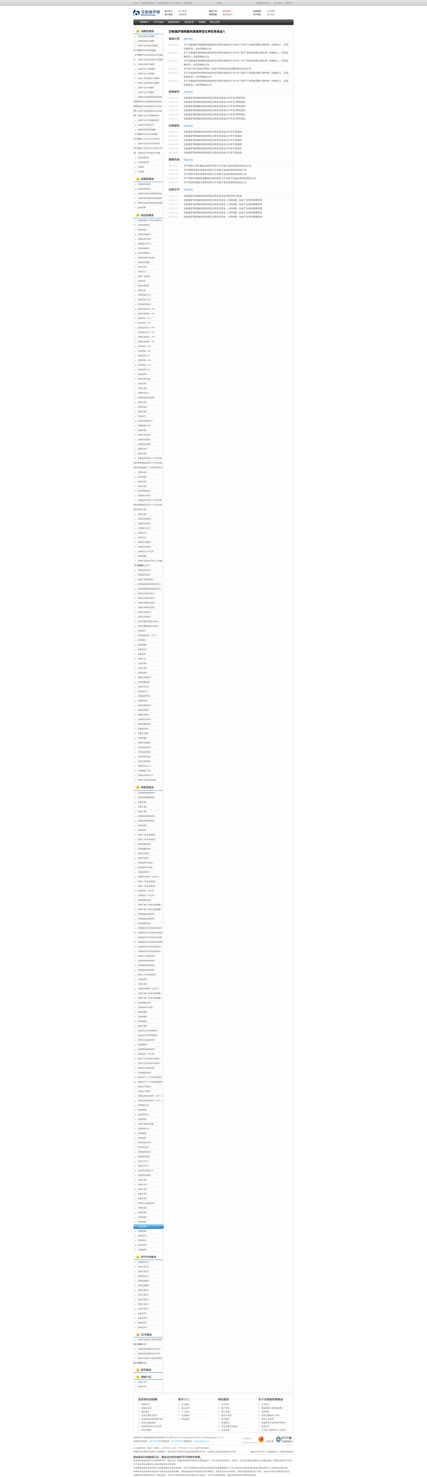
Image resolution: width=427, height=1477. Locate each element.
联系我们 (226, 1423)
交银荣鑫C (142, 556)
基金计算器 (227, 1415)
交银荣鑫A (142, 738)
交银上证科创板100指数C (149, 83)
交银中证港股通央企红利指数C (148, 113)
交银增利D (142, 1044)
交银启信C (142, 486)
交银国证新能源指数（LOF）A (145, 131)
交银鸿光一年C (144, 323)
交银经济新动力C (145, 421)
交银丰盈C (142, 802)
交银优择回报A (144, 756)
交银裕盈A (142, 1217)
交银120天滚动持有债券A (149, 1058)
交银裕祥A (142, 825)
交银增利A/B (143, 1105)
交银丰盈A (142, 1180)
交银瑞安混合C (144, 575)
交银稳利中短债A (145, 863)
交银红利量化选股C (146, 607)
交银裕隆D (142, 1016)
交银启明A (142, 267)
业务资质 (226, 1430)
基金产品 (213, 11)
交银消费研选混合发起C (148, 626)
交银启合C (142, 537)
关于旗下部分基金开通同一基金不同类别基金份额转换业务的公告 (217, 68)
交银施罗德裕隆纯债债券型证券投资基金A (197, 31)
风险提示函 (146, 1408)
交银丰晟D (142, 984)
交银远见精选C (144, 617)
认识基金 (185, 1404)
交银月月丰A (143, 1161)
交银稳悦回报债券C (146, 970)
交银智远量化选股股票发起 (150, 193)
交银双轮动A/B (144, 1142)
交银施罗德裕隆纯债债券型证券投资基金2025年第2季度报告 (215, 114)
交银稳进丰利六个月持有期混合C (148, 507)
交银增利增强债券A (146, 793)
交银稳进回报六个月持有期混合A (148, 460)
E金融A (141, 167)
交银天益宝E (143, 1304)
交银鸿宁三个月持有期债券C (150, 1082)
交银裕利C (142, 1249)
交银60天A (142, 1386)
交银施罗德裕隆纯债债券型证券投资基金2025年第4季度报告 (215, 106)
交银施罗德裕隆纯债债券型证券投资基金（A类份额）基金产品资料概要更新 (223, 208)
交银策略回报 (144, 682)
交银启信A (142, 481)
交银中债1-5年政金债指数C (150, 909)
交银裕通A (142, 1208)
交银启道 (142, 290)
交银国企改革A (144, 719)
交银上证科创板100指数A (149, 78)
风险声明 (145, 1404)
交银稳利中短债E (145, 1007)
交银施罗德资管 (148, 3)
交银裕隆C (142, 1231)
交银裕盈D (142, 979)
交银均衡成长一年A (146, 309)
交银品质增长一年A (146, 337)
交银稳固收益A (144, 1152)
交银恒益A (142, 230)
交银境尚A (142, 1235)
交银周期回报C (144, 724)
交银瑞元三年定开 (146, 551)
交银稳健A (142, 645)
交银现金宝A (143, 1262)
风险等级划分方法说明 (151, 1426)
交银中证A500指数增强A (149, 115)
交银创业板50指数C (146, 41)
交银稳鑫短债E (144, 1002)
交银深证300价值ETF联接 (149, 153)
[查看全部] (188, 39)
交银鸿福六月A (144, 295)
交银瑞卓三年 (144, 355)
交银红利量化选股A (146, 603)
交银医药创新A (144, 184)
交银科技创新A (144, 742)
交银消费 (142, 207)
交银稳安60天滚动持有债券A (148, 939)
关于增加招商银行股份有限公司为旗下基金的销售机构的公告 (215, 182)
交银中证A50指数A (146, 87)
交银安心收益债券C (146, 1068)
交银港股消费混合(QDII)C (149, 1353)
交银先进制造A (144, 677)
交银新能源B (143, 162)
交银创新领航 (144, 262)
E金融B (141, 171)
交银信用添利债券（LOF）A (150, 1100)
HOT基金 (158, 22)
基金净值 (227, 11)
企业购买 (185, 1415)
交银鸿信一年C (144, 351)
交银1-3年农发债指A (147, 835)
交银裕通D (142, 1012)
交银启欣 (142, 281)
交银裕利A (142, 1245)
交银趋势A (142, 673)
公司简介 (266, 1404)
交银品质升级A (144, 239)
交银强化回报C (144, 1175)
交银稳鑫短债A (144, 844)
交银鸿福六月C (144, 299)
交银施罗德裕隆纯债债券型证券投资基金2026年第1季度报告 (215, 102)
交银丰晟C (142, 811)
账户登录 (279, 3)
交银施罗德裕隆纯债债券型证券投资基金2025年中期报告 (213, 136)
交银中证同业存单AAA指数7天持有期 (148, 563)
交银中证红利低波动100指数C (148, 61)
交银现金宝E (143, 1276)
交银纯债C (142, 1133)
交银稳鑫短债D (144, 900)
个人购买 (185, 1412)
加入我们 (271, 14)
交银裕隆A (142, 1226)
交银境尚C (142, 1240)
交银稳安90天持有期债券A (149, 947)
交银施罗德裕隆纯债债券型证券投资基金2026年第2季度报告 (215, 98)
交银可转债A (143, 853)
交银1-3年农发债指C (147, 839)
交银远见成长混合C (146, 598)
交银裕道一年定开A (146, 895)
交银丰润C (142, 1189)
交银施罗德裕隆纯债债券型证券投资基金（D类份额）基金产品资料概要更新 (223, 200)
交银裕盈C (142, 1222)
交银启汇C (142, 416)
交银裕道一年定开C (146, 1054)
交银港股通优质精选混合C (149, 589)
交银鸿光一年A (144, 318)
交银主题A (142, 668)
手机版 (219, 3)
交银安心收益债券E (146, 956)
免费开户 (289, 3)
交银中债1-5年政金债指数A (150, 905)
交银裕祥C (142, 830)
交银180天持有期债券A (148, 1030)
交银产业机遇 (144, 276)
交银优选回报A (144, 747)
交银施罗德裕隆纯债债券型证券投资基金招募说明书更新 (213, 196)
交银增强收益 (144, 1156)
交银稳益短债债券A (146, 914)
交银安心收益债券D (146, 1040)
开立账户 (226, 1404)
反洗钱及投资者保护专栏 (152, 1419)
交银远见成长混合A (146, 593)
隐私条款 (145, 1412)
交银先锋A (142, 663)
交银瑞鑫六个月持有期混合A (148, 222)
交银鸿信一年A (144, 346)
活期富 (201, 22)
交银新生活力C (144, 528)
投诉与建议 (146, 1430)
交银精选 (142, 640)
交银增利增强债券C (146, 797)
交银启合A (142, 533)
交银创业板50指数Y (146, 64)
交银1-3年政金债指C (147, 886)
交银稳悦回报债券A (146, 965)
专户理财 (176, 3)
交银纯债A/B (143, 1128)
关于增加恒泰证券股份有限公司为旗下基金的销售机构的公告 (215, 170)
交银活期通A (143, 1281)
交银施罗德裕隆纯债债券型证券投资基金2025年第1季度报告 (215, 118)
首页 (135, 3)
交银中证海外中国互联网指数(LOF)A (148, 1360)
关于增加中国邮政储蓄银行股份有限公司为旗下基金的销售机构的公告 (220, 178)
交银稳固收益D (144, 1072)
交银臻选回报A (144, 304)
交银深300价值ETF (146, 125)
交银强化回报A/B (145, 1170)
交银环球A (142, 1363)
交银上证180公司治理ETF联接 (148, 150)
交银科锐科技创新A (146, 257)
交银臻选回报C (144, 444)
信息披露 (182, 14)
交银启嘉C (142, 514)
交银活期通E (143, 1285)
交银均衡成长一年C (146, 313)
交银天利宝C (143, 1309)
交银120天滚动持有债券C (149, 1063)
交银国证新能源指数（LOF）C (145, 52)
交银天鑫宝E (143, 1295)
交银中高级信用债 (146, 1124)
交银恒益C (142, 430)
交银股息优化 (144, 225)
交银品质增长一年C (146, 341)
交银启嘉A (142, 509)
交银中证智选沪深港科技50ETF (147, 145)
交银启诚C (142, 411)
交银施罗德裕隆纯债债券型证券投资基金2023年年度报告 (213, 148)
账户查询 (182, 11)
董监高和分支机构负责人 (273, 1408)
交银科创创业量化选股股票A (148, 200)
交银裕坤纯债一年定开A (148, 877)
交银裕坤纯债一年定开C (148, 988)
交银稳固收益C (144, 923)
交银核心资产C (144, 565)
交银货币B (142, 1327)
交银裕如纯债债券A (146, 816)
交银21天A (142, 1382)
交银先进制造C (144, 435)
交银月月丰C (143, 1166)
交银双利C (142, 1119)
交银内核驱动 (144, 253)
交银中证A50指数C (146, 92)
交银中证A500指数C (147, 73)
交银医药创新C (144, 189)
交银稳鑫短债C (144, 849)
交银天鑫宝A (143, 1290)
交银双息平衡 (144, 696)
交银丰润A (142, 1184)
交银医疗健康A (144, 542)
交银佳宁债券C (144, 1091)
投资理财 (213, 14)
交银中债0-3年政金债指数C (150, 998)
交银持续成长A (144, 234)
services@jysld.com (201, 1441)
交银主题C (142, 388)
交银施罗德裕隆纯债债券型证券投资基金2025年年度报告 (213, 132)
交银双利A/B (143, 1114)
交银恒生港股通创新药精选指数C (148, 103)
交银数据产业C (144, 425)
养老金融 (188, 3)
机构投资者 (163, 3)
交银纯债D (142, 1021)
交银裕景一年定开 (146, 891)
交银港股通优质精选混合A (149, 584)
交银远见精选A (144, 612)
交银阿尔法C (143, 393)
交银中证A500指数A (147, 69)
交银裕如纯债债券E (146, 961)
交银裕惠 (142, 1138)
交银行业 (142, 659)
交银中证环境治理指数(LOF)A (146, 136)
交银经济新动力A (145, 775)
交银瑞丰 (142, 631)
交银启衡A (142, 449)
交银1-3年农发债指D (147, 975)
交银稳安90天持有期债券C (149, 951)
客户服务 (226, 1419)
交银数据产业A (144, 770)
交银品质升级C (144, 379)
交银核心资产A (144, 244)
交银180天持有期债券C (148, 1035)
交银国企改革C (144, 495)
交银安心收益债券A (146, 1203)
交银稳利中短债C (145, 867)
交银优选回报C (144, 752)
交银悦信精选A (144, 519)
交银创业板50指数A (146, 36)
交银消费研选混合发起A (148, 621)
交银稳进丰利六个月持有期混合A (148, 502)
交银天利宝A (143, 1267)
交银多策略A (143, 715)
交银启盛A (142, 472)
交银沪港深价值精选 (147, 780)
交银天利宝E (143, 1271)
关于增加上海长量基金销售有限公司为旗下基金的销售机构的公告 (217, 166)
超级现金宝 (228, 14)
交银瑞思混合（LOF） (148, 635)
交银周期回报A (144, 705)
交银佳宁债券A (144, 1086)
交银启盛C (142, 477)
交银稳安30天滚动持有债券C (150, 933)
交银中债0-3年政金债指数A (150, 993)
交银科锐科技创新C (146, 397)
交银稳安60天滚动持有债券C (150, 942)
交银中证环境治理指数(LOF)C (146, 47)
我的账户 (144, 22)
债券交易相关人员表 (271, 1415)
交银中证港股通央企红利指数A (148, 108)
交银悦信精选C (144, 523)
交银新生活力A (144, 766)
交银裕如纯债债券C (146, 821)
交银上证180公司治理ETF (149, 139)
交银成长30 (143, 691)
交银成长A (142, 649)
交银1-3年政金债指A (147, 881)
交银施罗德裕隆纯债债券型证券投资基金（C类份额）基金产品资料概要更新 (223, 204)
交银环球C (142, 1344)
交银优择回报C (144, 761)
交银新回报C (143, 729)
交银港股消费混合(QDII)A (149, 1349)
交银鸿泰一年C (144, 365)
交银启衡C (142, 453)
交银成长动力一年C (146, 332)
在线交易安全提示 (149, 1415)
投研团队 (266, 1412)
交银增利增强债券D (146, 1049)
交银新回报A (143, 710)
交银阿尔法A (143, 687)
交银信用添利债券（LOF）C (150, 1096)
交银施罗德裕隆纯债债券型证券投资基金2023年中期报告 (213, 152)
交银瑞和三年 (144, 369)
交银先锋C (142, 402)
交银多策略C (143, 733)
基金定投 (189, 22)
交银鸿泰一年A (144, 360)
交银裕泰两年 (144, 872)
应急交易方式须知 (230, 1426)
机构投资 (257, 11)
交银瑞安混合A (144, 570)
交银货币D (142, 1318)
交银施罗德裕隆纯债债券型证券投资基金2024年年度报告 (213, 140)
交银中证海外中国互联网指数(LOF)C (148, 1341)
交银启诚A (142, 407)
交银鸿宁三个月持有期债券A (148, 1079)
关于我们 (257, 14)
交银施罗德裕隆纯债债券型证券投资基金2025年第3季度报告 (215, 110)
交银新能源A (143, 157)
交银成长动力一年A (146, 327)
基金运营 (185, 1408)
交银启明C (142, 383)
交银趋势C (142, 374)
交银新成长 (143, 701)
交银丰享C (142, 1198)
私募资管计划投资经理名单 (274, 1423)
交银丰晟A (142, 807)
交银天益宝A (143, 1299)
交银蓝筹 (142, 654)
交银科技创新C (144, 439)
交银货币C (142, 1313)
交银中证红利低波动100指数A (148, 57)
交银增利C (142, 1110)
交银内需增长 (144, 285)
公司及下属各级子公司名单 (274, 1430)
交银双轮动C (143, 1147)
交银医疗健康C (144, 547)
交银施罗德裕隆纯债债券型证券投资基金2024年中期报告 (213, 144)
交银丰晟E (142, 1026)
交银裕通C (142, 1212)
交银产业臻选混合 (146, 579)
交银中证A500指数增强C (149, 120)
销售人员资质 (268, 1419)
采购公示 (266, 1426)
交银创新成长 (144, 248)
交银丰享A (142, 1194)
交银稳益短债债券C (146, 919)
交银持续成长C (144, 491)
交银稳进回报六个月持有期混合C (148, 465)
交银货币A (142, 1323)
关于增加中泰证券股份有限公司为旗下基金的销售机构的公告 (215, 174)
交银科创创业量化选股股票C (150, 203)
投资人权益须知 (148, 1423)
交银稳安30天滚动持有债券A (148, 930)
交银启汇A (142, 271)
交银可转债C (143, 858)
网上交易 (215, 22)
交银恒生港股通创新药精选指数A (148, 99)
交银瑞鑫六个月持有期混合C (150, 467)
